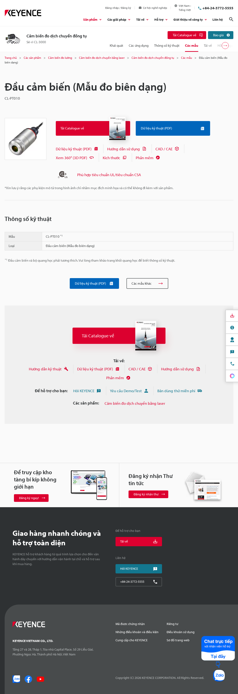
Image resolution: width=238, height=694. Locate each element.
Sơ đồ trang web (178, 640)
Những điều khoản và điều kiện (137, 632)
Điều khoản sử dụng (181, 632)
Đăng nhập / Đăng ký (118, 8)
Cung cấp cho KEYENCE (132, 640)
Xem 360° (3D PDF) (71, 157)
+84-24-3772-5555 (217, 8)
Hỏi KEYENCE (83, 390)
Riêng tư (172, 624)
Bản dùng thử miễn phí (176, 390)
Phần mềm (144, 157)
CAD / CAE (163, 148)
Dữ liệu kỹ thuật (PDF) (74, 148)
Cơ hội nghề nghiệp (155, 8)
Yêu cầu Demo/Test (126, 390)
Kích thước (111, 157)
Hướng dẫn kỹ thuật (45, 368)
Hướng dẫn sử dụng (123, 148)
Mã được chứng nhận (130, 624)
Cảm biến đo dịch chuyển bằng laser (135, 403)
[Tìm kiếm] (231, 19)
